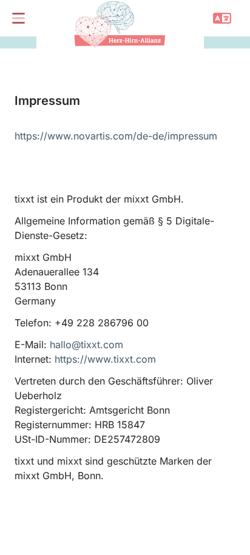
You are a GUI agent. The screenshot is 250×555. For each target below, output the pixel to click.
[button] (18, 18)
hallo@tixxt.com (86, 344)
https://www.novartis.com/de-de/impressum (116, 136)
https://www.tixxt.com (105, 359)
